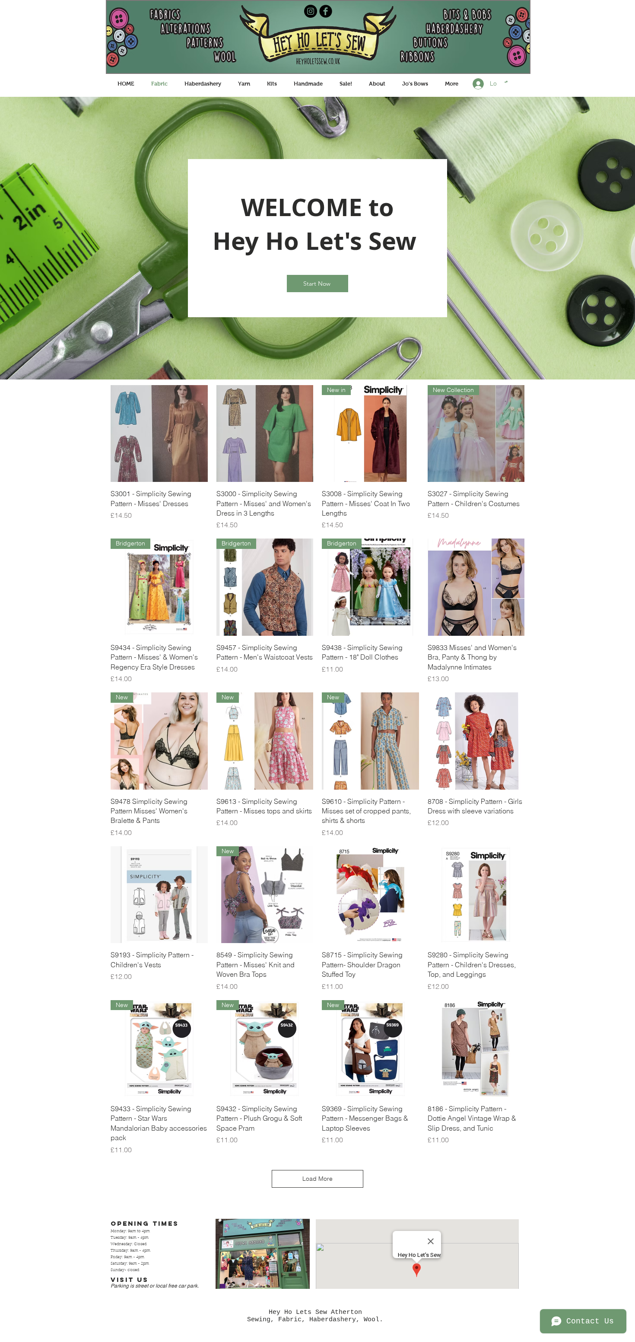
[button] (506, 82)
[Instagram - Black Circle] (310, 11)
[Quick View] (159, 433)
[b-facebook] (325, 11)
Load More (317, 1179)
